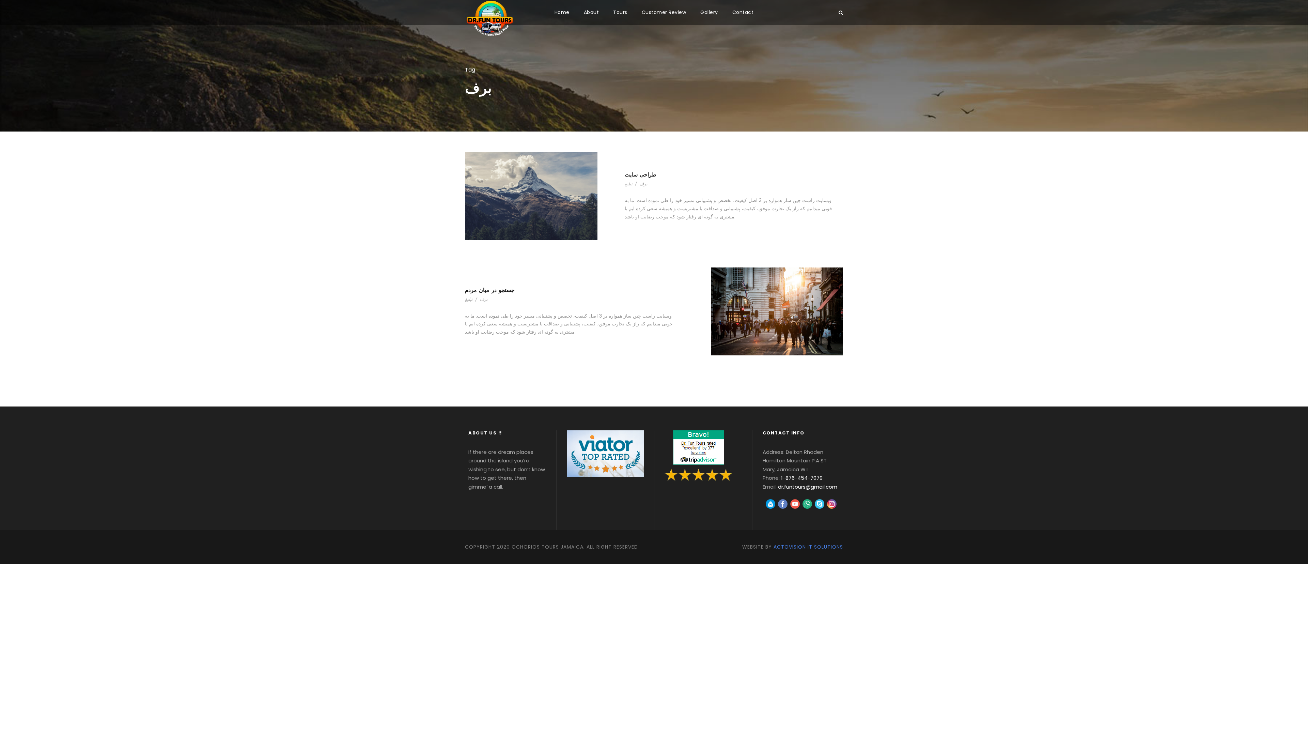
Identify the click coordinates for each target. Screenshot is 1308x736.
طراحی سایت (640, 175)
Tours (620, 12)
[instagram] (832, 503)
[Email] (770, 503)
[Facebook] (783, 503)
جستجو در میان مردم (490, 290)
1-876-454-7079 (802, 477)
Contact (743, 12)
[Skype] (819, 503)
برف (643, 184)
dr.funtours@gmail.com (807, 486)
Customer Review (664, 12)
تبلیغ (629, 184)
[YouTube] (795, 503)
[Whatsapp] (807, 503)
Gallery (709, 12)
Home (562, 12)
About (591, 12)
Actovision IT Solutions (808, 546)
